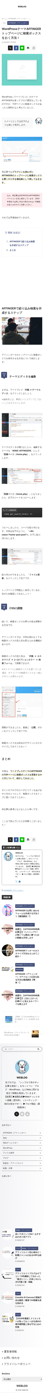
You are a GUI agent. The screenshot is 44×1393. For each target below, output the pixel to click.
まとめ (13, 250)
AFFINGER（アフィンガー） (14, 890)
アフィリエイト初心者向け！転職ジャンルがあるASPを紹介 (28, 1255)
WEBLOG (22, 6)
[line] (22, 48)
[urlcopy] (33, 48)
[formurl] (22, 1114)
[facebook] (16, 48)
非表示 (16, 232)
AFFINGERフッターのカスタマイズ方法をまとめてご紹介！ (27, 953)
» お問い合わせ (11, 1357)
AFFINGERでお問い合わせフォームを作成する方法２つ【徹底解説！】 (27, 913)
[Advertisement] (22, 281)
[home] (19, 882)
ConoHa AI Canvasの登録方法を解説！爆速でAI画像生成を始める (28, 1300)
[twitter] (10, 48)
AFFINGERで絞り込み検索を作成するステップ (22, 243)
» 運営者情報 (9, 1351)
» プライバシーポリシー (16, 1363)
